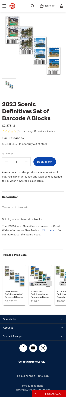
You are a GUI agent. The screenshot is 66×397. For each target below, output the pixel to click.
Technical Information (16, 207)
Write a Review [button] (46, 131)
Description (10, 196)
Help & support (26, 375)
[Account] (61, 6)
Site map (43, 375)
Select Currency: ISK (31, 361)
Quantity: (7, 153)
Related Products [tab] (15, 254)
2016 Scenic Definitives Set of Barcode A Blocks (40, 294)
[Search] (32, 6)
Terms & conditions (31, 385)
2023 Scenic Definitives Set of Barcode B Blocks (14, 294)
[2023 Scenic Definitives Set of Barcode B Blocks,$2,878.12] (14, 276)
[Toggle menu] (4, 6)
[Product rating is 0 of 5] (9, 131)
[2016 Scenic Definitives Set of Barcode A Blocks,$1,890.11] (40, 276)
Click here (48, 230)
